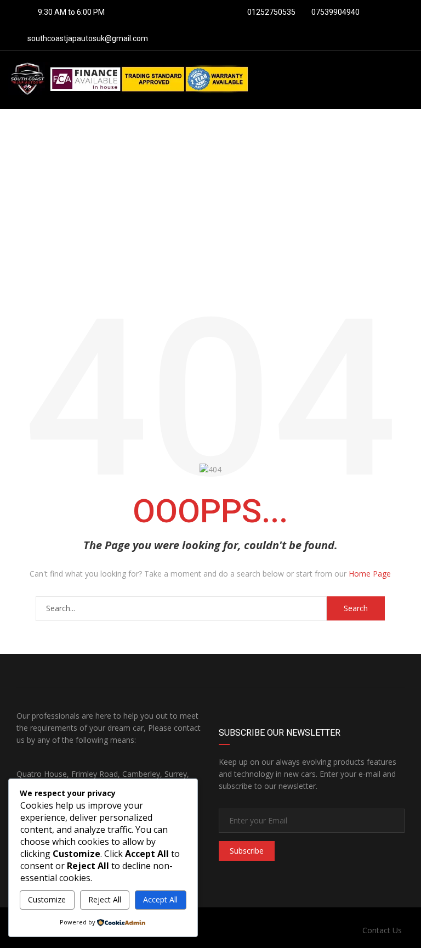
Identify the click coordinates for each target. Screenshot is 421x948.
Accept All (160, 899)
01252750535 (270, 12)
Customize (47, 899)
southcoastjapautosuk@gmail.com (87, 38)
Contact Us (382, 930)
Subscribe (247, 850)
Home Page (370, 573)
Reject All (104, 899)
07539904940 (335, 12)
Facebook (113, 670)
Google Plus (307, 670)
